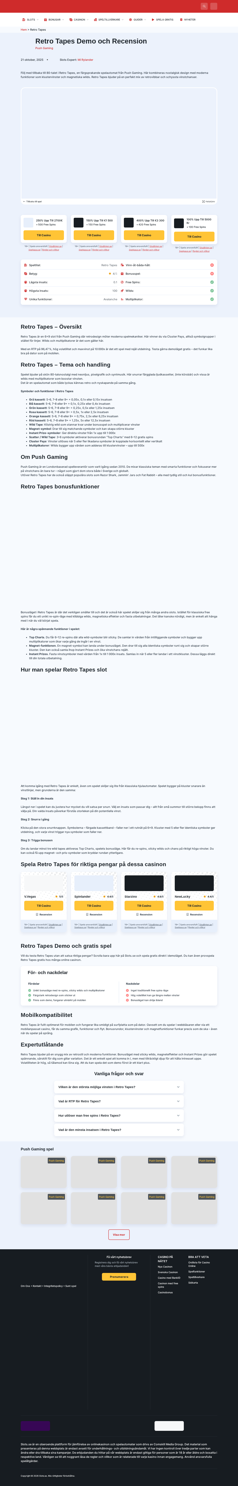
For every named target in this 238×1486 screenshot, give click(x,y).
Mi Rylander (76, 59)
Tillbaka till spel (34, 201)
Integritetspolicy (53, 1285)
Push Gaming (44, 48)
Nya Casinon (165, 1266)
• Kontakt (35, 1285)
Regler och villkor (50, 249)
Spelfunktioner (196, 1271)
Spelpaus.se (34, 249)
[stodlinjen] (47, 1378)
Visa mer (119, 1234)
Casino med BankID (169, 1277)
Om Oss (25, 1285)
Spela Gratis (164, 19)
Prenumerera (119, 1277)
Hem (24, 29)
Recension (45, 914)
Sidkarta (193, 1282)
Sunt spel (70, 1285)
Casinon (79, 19)
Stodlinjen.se (55, 246)
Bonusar (54, 19)
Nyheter (189, 19)
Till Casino (44, 905)
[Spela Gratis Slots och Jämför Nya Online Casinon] (47, 6)
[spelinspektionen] (27, 1303)
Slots (31, 19)
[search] (204, 6)
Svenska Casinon (168, 1272)
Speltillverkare (109, 19)
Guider (138, 19)
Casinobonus (165, 1292)
